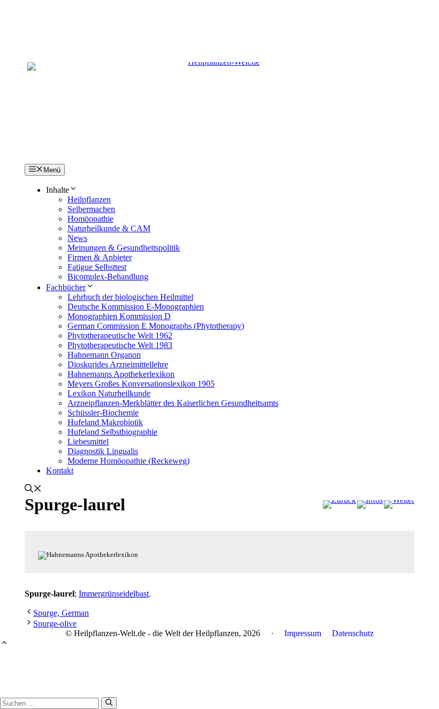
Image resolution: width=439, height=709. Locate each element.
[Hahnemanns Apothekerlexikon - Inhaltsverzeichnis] (370, 504)
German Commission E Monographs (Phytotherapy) (155, 325)
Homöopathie (90, 218)
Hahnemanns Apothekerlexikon (121, 374)
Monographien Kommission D (119, 316)
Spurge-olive (55, 623)
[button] (33, 489)
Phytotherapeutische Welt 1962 (119, 335)
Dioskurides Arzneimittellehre (117, 364)
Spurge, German (61, 612)
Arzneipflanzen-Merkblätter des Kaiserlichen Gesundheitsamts (172, 403)
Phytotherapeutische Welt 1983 (119, 345)
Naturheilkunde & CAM (108, 228)
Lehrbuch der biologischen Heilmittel (130, 296)
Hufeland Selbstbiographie (112, 431)
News (77, 238)
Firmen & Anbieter (99, 257)
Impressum (302, 633)
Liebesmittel (88, 441)
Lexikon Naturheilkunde (108, 393)
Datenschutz (353, 633)
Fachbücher (66, 287)
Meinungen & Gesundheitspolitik (123, 247)
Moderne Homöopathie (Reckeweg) (128, 460)
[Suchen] (109, 703)
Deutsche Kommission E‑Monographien (135, 306)
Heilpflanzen (89, 199)
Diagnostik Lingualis (102, 451)
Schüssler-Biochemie (103, 412)
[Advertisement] (219, 24)
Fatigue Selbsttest (96, 266)
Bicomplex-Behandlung (107, 276)
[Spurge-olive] (399, 504)
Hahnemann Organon (104, 354)
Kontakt (59, 470)
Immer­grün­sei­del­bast (114, 593)
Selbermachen (91, 209)
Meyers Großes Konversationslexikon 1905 (141, 383)
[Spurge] (339, 504)
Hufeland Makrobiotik (105, 422)
